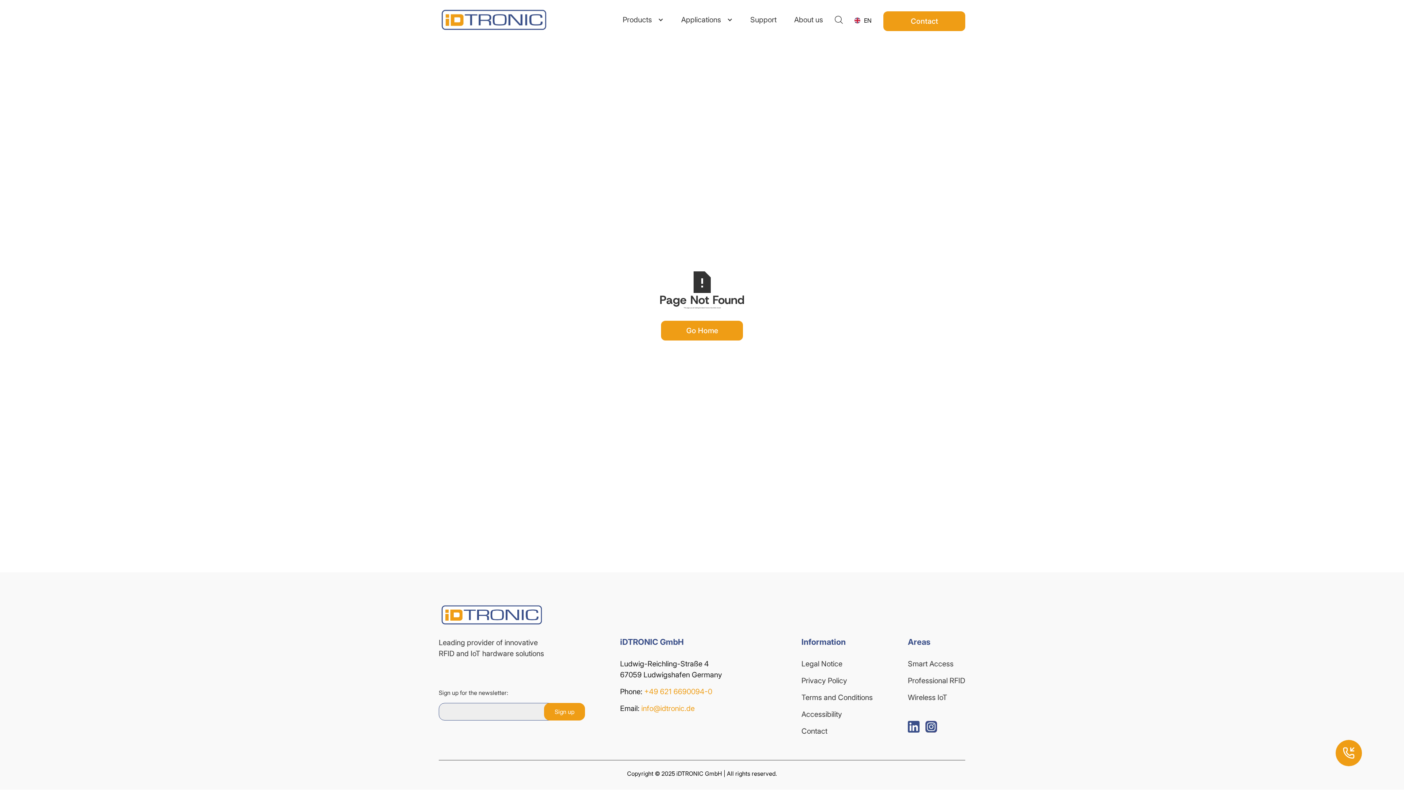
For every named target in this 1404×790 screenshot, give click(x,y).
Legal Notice (821, 663)
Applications (701, 19)
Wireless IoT (927, 697)
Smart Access (931, 663)
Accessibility (821, 714)
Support (763, 19)
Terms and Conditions (837, 697)
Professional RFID (936, 680)
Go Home (702, 330)
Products (637, 19)
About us (808, 19)
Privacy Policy (824, 680)
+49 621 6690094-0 (678, 691)
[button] (643, 19)
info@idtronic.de (668, 708)
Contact (814, 731)
